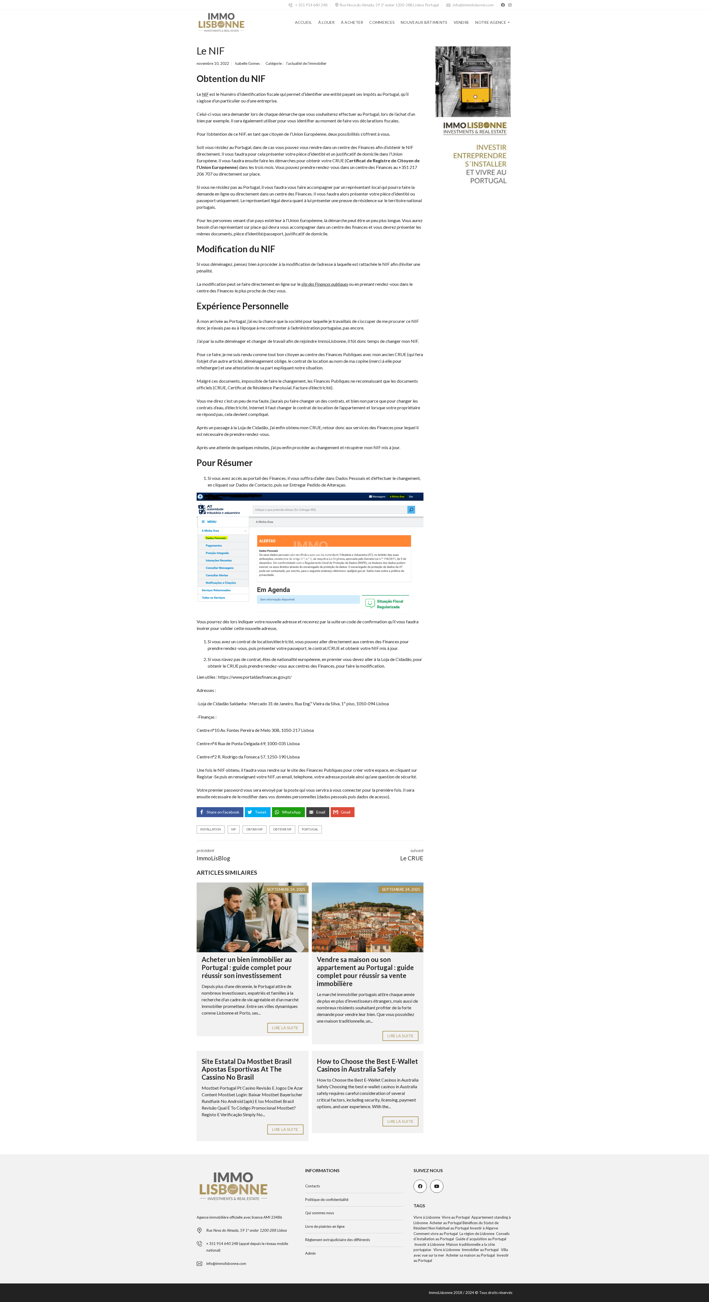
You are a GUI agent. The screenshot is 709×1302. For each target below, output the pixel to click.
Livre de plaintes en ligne (325, 1226)
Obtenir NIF (282, 829)
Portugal (310, 829)
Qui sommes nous (319, 1213)
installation (210, 829)
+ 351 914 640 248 (310, 4)
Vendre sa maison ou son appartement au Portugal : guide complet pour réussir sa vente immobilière (365, 971)
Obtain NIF (254, 829)
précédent (213, 854)
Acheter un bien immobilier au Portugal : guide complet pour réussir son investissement (247, 967)
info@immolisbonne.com (473, 4)
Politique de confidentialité (326, 1199)
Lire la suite (285, 1027)
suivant (411, 854)
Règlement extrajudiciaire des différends (337, 1239)
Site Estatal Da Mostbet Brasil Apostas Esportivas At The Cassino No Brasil (247, 1069)
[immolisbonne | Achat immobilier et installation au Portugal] (221, 22)
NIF (233, 829)
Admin (310, 1253)
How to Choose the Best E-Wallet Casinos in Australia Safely (367, 1065)
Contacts (312, 1186)
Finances (277, 478)
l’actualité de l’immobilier (306, 63)
